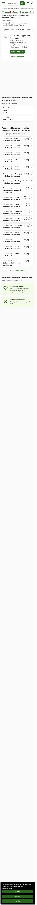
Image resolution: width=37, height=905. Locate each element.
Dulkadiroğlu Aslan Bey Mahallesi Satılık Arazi (12, 182)
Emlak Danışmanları (17, 300)
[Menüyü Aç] (4, 3)
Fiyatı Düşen (20, 29)
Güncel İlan (29, 29)
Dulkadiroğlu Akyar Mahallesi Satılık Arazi (11, 168)
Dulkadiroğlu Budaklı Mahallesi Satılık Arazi (11, 248)
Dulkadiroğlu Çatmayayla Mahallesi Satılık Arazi (11, 263)
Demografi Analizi (17, 286)
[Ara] (22, 3)
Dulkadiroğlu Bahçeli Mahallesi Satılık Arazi (11, 198)
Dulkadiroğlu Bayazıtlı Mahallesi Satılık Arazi (11, 219)
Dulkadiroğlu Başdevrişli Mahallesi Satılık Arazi (12, 212)
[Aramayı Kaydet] (28, 3)
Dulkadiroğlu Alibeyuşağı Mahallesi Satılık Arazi (12, 175)
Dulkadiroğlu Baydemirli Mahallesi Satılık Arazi (12, 226)
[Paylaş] (32, 3)
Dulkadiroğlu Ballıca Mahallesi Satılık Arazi (11, 205)
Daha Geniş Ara (17, 52)
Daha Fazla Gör (16, 271)
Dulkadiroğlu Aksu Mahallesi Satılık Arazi (11, 161)
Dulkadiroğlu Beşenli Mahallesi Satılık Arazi (11, 234)
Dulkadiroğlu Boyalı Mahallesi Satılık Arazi (11, 241)
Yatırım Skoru (9, 29)
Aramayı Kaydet (17, 57)
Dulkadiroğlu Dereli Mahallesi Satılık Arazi (11, 139)
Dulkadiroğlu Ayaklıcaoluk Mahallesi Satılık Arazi (12, 190)
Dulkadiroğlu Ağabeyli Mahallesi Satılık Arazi (11, 154)
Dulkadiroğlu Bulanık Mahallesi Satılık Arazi (11, 255)
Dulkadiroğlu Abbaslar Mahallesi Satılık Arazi (12, 147)
